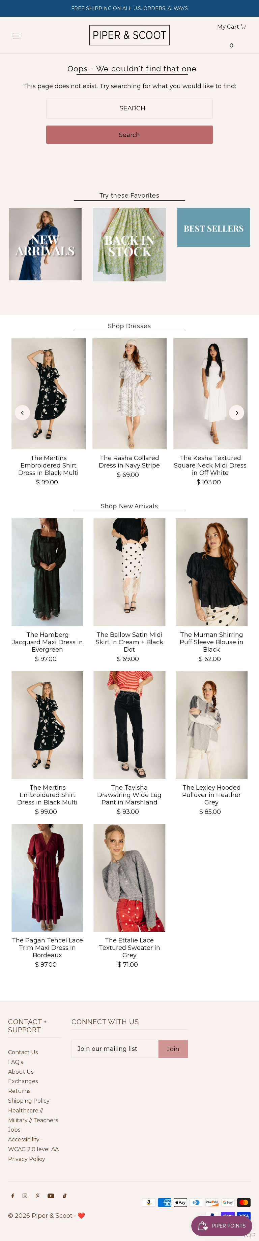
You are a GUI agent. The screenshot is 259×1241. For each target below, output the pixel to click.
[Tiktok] (64, 1196)
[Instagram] (25, 1196)
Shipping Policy (29, 1101)
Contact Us (23, 1052)
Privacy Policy (26, 1159)
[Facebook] (12, 1196)
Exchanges (23, 1081)
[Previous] (22, 412)
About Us (20, 1072)
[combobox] (129, 108)
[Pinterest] (37, 1196)
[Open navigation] (27, 35)
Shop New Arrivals (129, 506)
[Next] (236, 412)
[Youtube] (51, 1196)
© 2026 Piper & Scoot (40, 1215)
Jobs (14, 1130)
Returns (19, 1091)
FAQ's (15, 1062)
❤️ (81, 1215)
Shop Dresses (129, 326)
